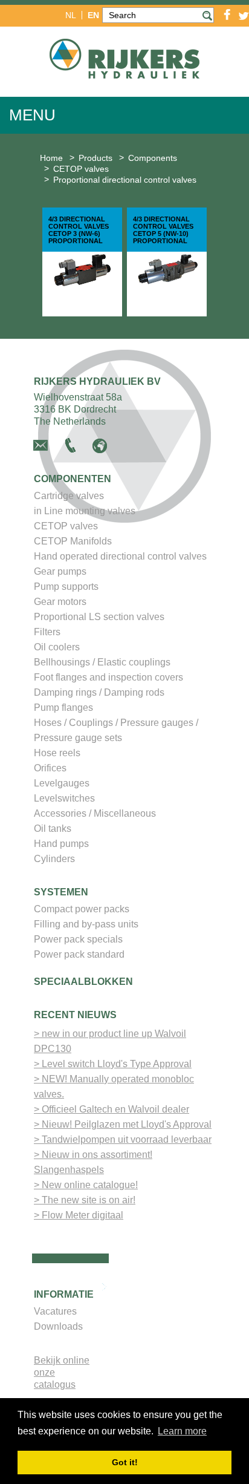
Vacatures (55, 1311)
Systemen (61, 892)
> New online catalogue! (86, 1185)
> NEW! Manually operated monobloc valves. (114, 1086)
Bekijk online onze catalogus (61, 1372)
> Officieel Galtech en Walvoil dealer (111, 1109)
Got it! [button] (125, 1462)
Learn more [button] (182, 1431)
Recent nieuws (75, 1015)
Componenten (72, 479)
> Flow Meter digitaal (78, 1215)
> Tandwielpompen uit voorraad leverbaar (123, 1139)
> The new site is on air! (84, 1200)
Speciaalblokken (83, 981)
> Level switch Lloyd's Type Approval (113, 1064)
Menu (32, 115)
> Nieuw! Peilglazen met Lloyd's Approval (123, 1124)
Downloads (58, 1326)
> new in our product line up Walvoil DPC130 (110, 1041)
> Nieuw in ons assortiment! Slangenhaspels (93, 1162)
